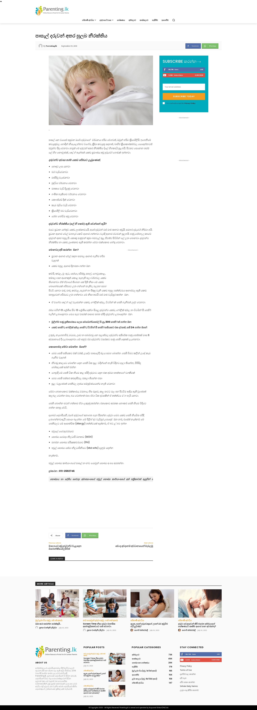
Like (201, 69)
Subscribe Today (184, 96)
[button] (173, 20)
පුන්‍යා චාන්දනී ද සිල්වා (48, 628)
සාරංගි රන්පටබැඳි (141, 630)
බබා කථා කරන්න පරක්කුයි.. (48, 623)
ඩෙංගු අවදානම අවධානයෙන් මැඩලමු (134, 546)
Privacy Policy (189, 103)
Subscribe (199, 75)
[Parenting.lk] (41, 46)
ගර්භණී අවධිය (137, 620)
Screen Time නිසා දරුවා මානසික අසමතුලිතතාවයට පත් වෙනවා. (99, 625)
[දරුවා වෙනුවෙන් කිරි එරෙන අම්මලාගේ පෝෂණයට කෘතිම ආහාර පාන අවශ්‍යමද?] (200, 603)
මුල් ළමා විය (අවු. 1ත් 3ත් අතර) (48, 620)
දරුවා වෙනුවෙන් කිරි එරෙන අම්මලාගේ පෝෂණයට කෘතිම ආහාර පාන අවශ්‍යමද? (197, 625)
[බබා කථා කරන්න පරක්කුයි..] (57, 603)
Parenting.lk (51, 46)
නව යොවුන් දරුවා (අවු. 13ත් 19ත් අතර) (100, 620)
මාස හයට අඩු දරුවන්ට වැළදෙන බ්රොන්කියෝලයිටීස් (65, 547)
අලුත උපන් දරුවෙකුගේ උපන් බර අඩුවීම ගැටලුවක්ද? (149, 625)
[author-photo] (37, 627)
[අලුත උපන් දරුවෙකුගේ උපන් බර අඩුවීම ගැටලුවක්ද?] (152, 603)
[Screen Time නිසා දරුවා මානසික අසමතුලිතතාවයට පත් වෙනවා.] (105, 603)
